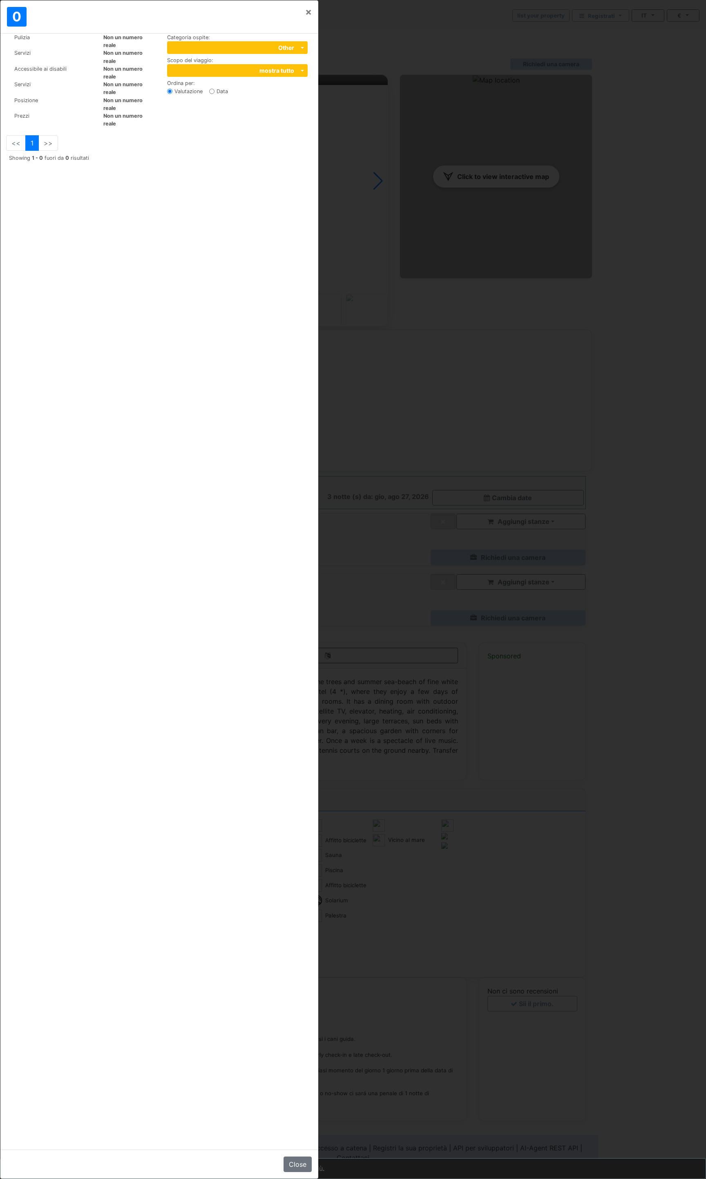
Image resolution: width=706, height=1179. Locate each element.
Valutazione (188, 91)
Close (297, 1164)
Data (222, 91)
